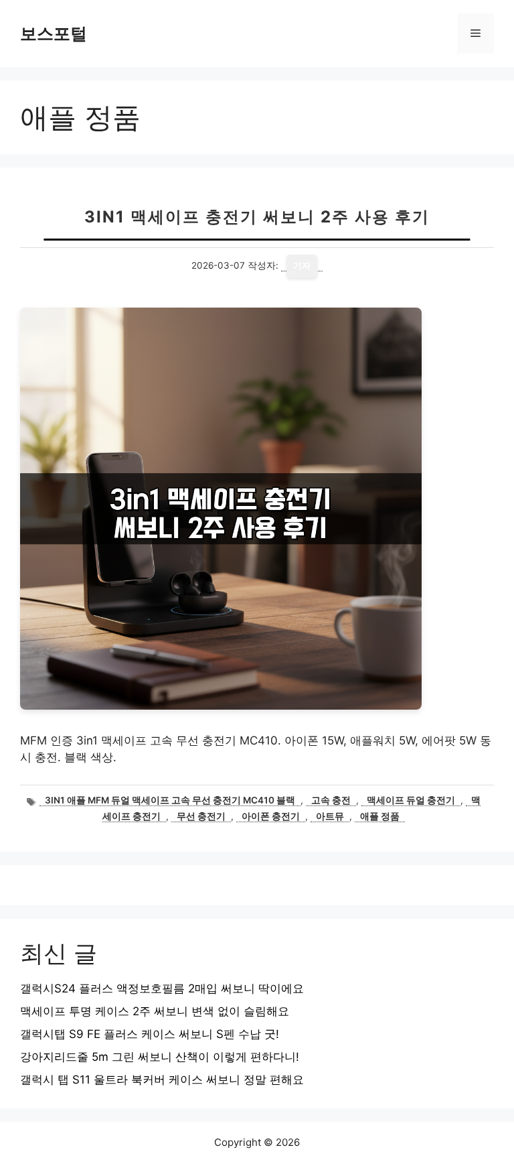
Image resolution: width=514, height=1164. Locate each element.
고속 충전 (331, 800)
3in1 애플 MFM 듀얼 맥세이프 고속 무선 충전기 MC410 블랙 (170, 800)
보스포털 (53, 33)
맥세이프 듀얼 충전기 (411, 800)
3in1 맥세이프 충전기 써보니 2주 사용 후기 (257, 217)
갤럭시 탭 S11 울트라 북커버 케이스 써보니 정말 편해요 (162, 1079)
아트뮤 (330, 816)
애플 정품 (380, 816)
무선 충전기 (201, 816)
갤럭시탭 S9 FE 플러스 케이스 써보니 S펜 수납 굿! (149, 1034)
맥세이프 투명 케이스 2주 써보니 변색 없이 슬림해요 (154, 1011)
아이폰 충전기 (271, 816)
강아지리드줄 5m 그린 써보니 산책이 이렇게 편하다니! (159, 1056)
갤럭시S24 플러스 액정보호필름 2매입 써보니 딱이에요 (162, 988)
